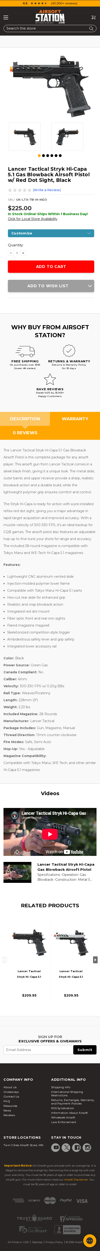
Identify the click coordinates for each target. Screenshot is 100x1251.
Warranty (75, 418)
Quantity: (15, 245)
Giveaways (11, 1092)
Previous (4, 959)
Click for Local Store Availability (32, 219)
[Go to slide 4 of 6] (51, 155)
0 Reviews (25, 432)
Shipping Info (60, 1087)
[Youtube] (56, 1147)
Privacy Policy (54, 1242)
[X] (67, 1147)
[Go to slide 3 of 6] (47, 155)
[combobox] (50, 28)
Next (95, 959)
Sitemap (37, 1242)
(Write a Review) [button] (47, 190)
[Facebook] (77, 1147)
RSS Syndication (62, 1108)
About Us (10, 1087)
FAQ (6, 1101)
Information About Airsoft (69, 1112)
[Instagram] (87, 1147)
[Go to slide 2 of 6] (43, 155)
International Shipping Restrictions (67, 1093)
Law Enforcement (64, 1122)
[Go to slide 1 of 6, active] (39, 155)
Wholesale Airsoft (63, 1117)
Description (25, 418)
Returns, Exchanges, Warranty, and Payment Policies (73, 1101)
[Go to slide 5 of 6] (56, 155)
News (7, 1110)
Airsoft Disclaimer (76, 1179)
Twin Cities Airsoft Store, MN (23, 1145)
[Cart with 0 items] (92, 17)
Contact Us (11, 1096)
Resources (10, 1106)
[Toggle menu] (5, 17)
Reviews (9, 1115)
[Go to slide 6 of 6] (60, 155)
